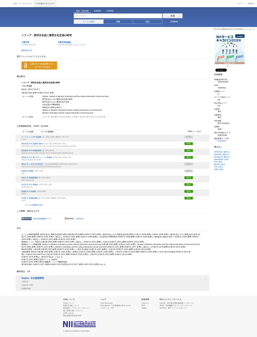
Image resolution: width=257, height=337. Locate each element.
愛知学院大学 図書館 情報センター (35, 144)
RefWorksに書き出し (222, 152)
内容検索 (109, 11)
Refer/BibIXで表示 (221, 159)
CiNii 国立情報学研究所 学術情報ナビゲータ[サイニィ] (6, 3)
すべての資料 (88, 21)
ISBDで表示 (219, 169)
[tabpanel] (230, 49)
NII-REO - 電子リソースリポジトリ (173, 308)
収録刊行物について (71, 305)
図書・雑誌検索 (82, 11)
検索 (172, 15)
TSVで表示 (218, 167)
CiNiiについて (68, 303)
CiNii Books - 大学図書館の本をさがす (115, 305)
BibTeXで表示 (219, 164)
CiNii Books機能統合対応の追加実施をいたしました (234, 29)
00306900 (222, 141)
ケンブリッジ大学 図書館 (31, 137)
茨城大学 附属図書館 (29, 198)
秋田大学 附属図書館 (29, 178)
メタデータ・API (107, 308)
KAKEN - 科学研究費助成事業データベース (177, 303)
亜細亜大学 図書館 (28, 191)
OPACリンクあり (195, 131)
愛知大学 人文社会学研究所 (32, 164)
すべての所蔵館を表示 (34, 205)
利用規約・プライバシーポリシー (76, 308)
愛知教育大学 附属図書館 (31, 150)
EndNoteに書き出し (222, 154)
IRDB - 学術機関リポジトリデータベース (176, 305)
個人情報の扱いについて (73, 311)
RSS (143, 305)
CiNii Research (106, 303)
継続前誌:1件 (26, 50)
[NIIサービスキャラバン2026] (230, 49)
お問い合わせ (68, 313)
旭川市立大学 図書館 (29, 184)
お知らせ (145, 303)
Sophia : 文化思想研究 (32, 278)
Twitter (144, 308)
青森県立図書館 (27, 171)
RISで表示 (218, 162)
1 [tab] (228, 65)
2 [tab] (233, 65)
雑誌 (147, 21)
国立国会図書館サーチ (42, 219)
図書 (118, 21)
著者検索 (97, 11)
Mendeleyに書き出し (222, 157)
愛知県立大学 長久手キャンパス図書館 (36, 157)
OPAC (188, 144)
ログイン (240, 4)
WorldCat (80, 219)
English (251, 4)
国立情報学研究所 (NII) (72, 316)
